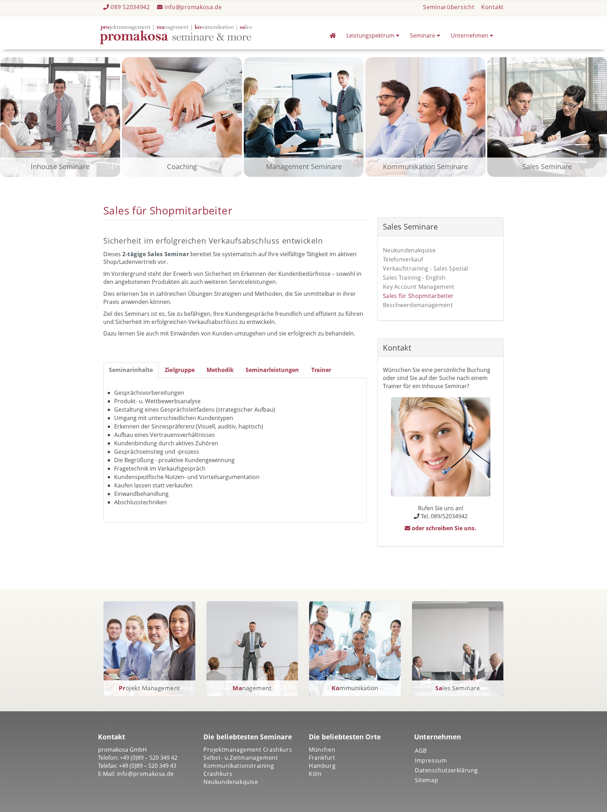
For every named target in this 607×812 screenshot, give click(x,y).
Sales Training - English (414, 277)
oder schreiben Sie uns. (443, 528)
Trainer (321, 370)
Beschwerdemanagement (418, 305)
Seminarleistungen (272, 370)
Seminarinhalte (131, 370)
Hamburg (322, 766)
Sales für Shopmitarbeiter (418, 296)
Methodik (220, 370)
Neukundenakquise (409, 250)
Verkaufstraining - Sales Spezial (425, 268)
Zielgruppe (179, 370)
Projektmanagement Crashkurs (247, 749)
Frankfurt (322, 757)
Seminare (423, 35)
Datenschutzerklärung (446, 770)
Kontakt (492, 7)
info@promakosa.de (192, 7)
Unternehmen (470, 35)
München (322, 749)
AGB (421, 750)
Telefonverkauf (403, 259)
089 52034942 (130, 7)
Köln (315, 774)
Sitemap (426, 780)
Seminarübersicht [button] (448, 7)
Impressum (431, 760)
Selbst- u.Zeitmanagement (240, 757)
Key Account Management (419, 287)
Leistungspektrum (371, 35)
